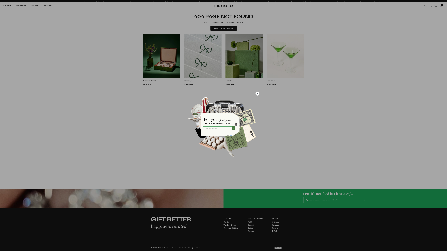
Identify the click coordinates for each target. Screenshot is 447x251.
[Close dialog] (257, 94)
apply (231, 135)
